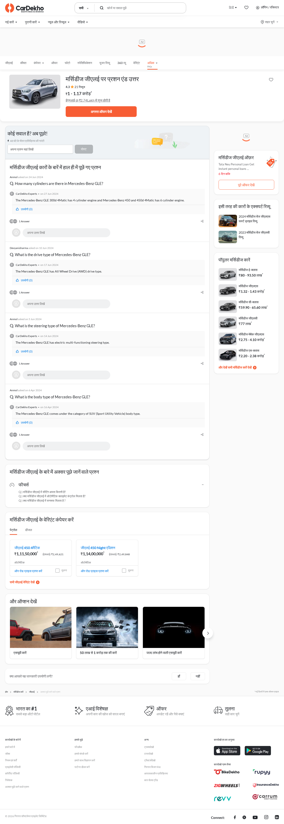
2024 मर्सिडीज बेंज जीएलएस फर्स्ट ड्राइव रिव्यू (254, 219)
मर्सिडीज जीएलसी (248, 318)
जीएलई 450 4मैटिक (27, 547)
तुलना (64, 570)
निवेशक (8, 780)
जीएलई (9, 63)
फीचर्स (24, 484)
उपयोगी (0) (27, 209)
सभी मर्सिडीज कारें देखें (240, 367)
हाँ (179, 676)
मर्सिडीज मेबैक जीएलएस (251, 334)
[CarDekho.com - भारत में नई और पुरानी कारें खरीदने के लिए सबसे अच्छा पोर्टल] (24, 8)
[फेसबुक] (235, 818)
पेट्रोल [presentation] (13, 530)
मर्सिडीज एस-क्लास (249, 350)
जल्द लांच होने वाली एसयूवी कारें (164, 653)
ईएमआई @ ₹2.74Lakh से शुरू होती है (88, 100)
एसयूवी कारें (20, 653)
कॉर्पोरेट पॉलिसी (12, 773)
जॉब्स (7, 753)
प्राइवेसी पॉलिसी (13, 767)
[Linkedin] (277, 818)
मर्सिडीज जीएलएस (248, 286)
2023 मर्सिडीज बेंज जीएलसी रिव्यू (254, 235)
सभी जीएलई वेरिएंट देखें (22, 582)
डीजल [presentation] (28, 530)
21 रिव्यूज (80, 87)
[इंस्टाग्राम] (266, 818)
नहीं (198, 676)
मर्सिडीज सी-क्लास (248, 302)
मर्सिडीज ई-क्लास (248, 270)
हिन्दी (231, 7)
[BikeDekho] (227, 772)
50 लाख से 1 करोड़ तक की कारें (98, 653)
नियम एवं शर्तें (11, 760)
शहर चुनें (269, 22)
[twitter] (244, 818)
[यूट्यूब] (255, 818)
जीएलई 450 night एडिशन (98, 547)
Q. (56, 180)
